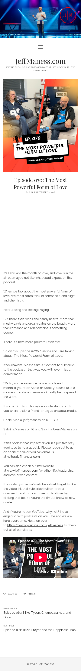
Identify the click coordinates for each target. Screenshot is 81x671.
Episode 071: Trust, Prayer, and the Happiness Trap (39, 630)
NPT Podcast (29, 593)
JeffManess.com (40, 61)
